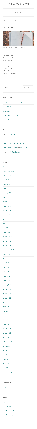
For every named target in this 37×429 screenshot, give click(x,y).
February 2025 (7, 189)
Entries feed (7, 406)
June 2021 (6, 307)
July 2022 (6, 259)
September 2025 (8, 171)
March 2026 (7, 167)
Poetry (5, 387)
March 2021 (6, 320)
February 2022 (7, 280)
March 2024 (6, 202)
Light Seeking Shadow (10, 115)
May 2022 (6, 267)
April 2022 (6, 272)
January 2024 (7, 210)
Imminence (7, 107)
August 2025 (7, 175)
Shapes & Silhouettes (10, 120)
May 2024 (6, 197)
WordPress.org (8, 415)
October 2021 (7, 293)
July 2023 (6, 219)
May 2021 (6, 311)
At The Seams (15, 152)
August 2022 (7, 254)
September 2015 (8, 372)
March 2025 (6, 184)
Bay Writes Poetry (18, 4)
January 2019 (7, 346)
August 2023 (7, 215)
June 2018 (6, 355)
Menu (19, 12)
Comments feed (8, 410)
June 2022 (6, 263)
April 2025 (6, 180)
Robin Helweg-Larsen (10, 143)
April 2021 (6, 315)
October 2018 (7, 350)
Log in (5, 402)
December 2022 (8, 237)
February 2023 (7, 232)
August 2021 (7, 298)
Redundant (6, 111)
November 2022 (8, 241)
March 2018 (6, 359)
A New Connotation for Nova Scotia (15, 102)
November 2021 (8, 289)
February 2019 (7, 342)
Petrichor (8, 27)
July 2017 (6, 363)
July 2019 (6, 337)
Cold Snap (13, 134)
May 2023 (6, 224)
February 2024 (7, 206)
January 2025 (7, 193)
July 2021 (6, 302)
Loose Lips (13, 139)
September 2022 (8, 250)
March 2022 (6, 276)
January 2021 (7, 328)
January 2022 (7, 285)
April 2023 (6, 228)
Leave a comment (19, 47)
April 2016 (6, 368)
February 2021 (7, 324)
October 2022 (7, 245)
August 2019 (7, 333)
